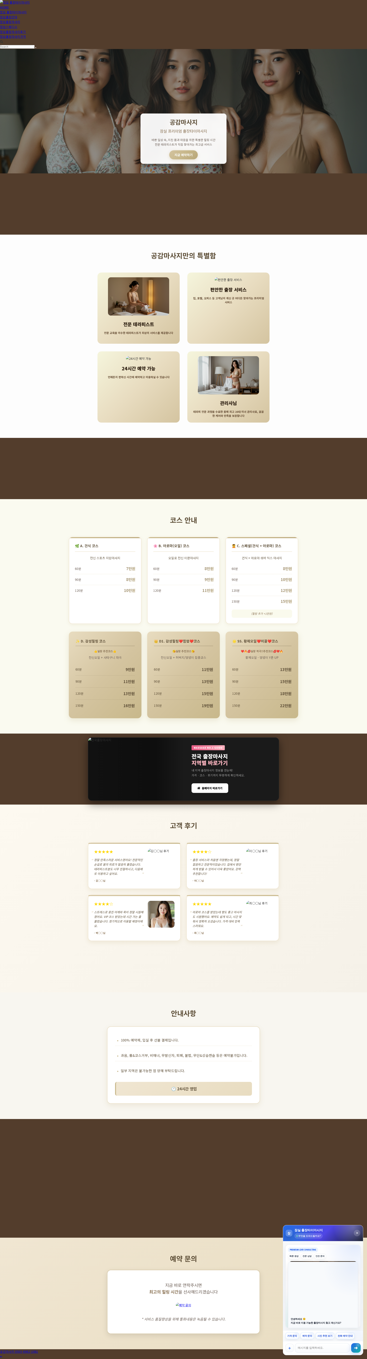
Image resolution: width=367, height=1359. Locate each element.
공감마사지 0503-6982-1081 (19, 1351)
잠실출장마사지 (10, 22)
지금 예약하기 (183, 155)
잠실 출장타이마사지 (13, 12)
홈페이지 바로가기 (212, 788)
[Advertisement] (183, 204)
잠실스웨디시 (8, 26)
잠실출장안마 (8, 17)
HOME (4, 7)
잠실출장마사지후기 (13, 31)
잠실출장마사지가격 (13, 36)
